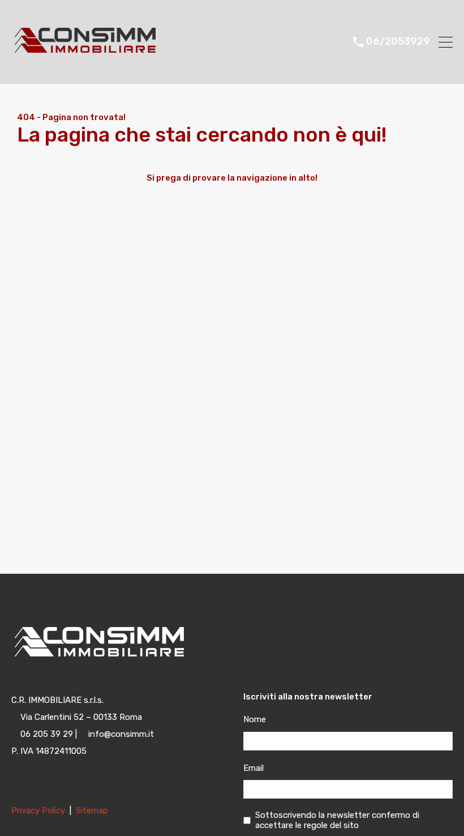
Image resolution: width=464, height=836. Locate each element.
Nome (254, 719)
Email (253, 768)
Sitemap (92, 810)
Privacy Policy (39, 810)
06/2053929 (398, 42)
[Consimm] (100, 70)
